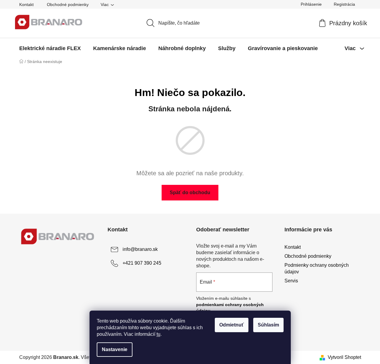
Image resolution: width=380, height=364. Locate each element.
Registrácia (344, 4)
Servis (291, 280)
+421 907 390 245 (142, 263)
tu (158, 334)
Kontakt (26, 4)
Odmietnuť (231, 324)
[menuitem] (50, 48)
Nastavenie (114, 349)
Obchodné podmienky (68, 4)
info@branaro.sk (140, 249)
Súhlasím (268, 324)
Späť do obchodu (190, 192)
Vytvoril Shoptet (344, 357)
